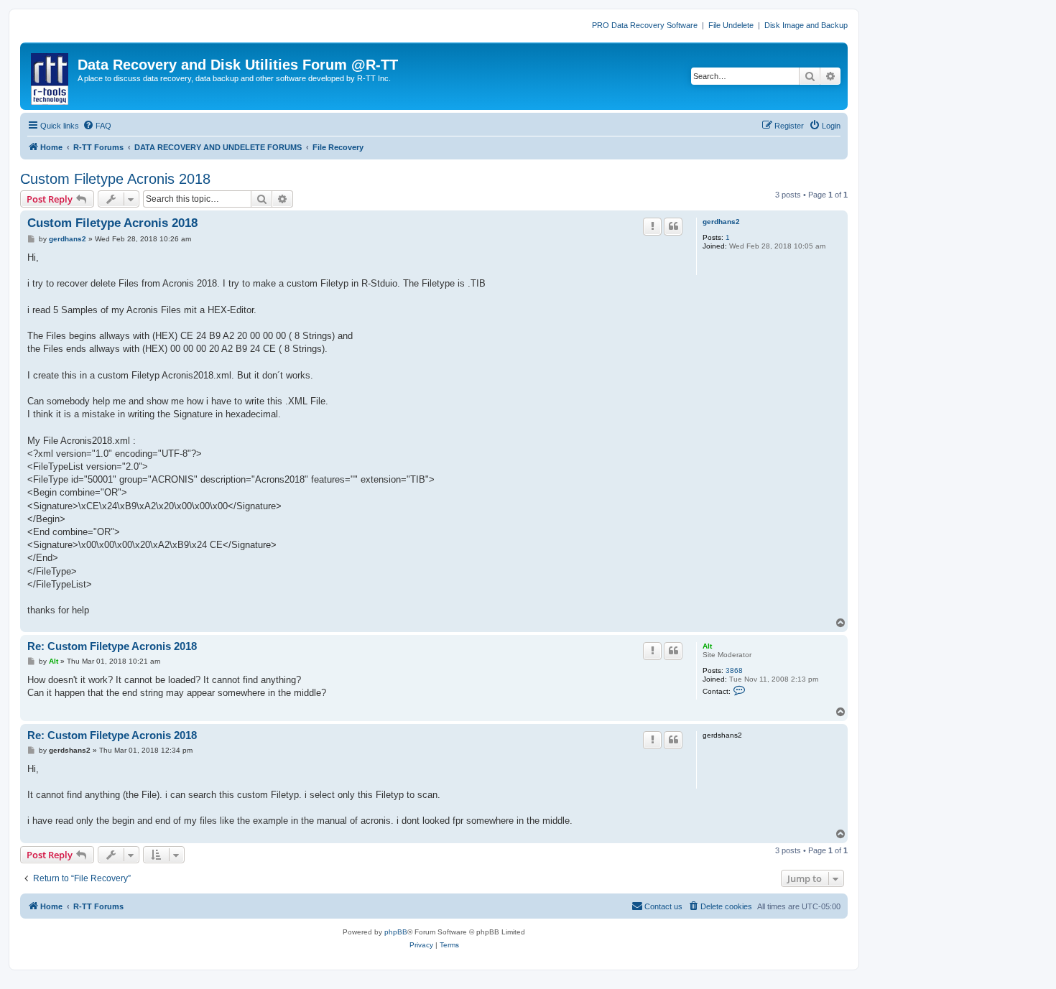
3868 (734, 670)
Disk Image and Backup (806, 25)
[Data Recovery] (51, 76)
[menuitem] (97, 125)
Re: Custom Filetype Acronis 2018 (112, 646)
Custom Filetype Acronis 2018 (115, 179)
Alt (707, 646)
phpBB (395, 932)
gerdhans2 (721, 222)
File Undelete (731, 25)
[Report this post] (652, 226)
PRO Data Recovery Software (645, 25)
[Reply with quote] (673, 226)
